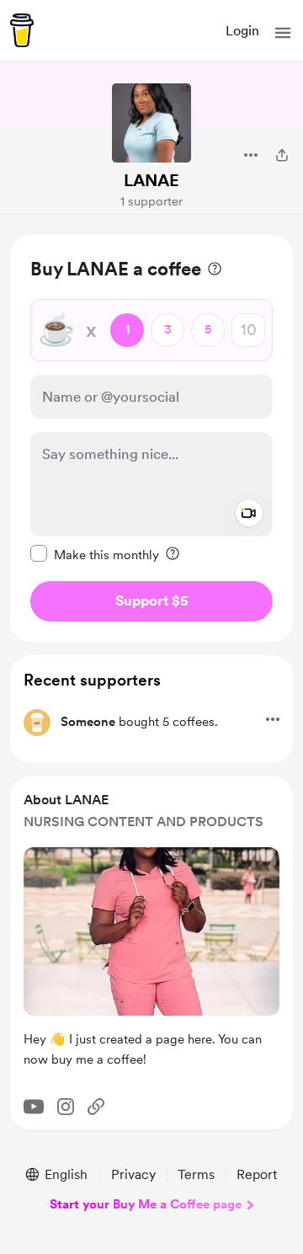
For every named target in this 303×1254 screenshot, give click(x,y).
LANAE (151, 180)
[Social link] (96, 1106)
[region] (151, 438)
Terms (196, 1174)
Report (257, 1174)
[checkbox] (94, 554)
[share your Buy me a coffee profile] (282, 154)
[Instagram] (65, 1106)
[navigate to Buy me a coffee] (22, 30)
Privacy (133, 1174)
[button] (283, 33)
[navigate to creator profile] (151, 123)
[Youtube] (34, 1107)
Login (242, 31)
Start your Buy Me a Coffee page (146, 1204)
